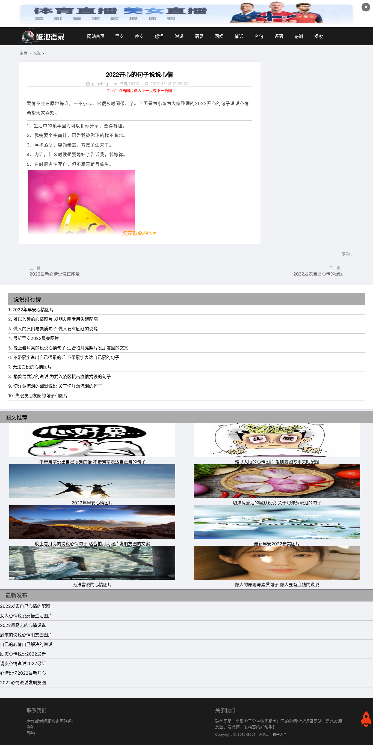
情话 (239, 36)
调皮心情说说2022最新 (23, 663)
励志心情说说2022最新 (23, 654)
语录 (199, 36)
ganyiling (100, 83)
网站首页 (96, 36)
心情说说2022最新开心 (23, 673)
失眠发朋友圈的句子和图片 (41, 395)
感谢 (298, 36)
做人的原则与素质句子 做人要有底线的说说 (55, 328)
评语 (278, 36)
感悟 (159, 36)
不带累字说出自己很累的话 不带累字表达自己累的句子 (66, 357)
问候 (219, 36)
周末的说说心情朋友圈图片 (26, 635)
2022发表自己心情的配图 (318, 274)
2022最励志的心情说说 (23, 625)
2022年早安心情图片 (33, 309)
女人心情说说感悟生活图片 (26, 615)
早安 (119, 36)
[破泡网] (42, 36)
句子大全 (280, 734)
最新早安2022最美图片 (36, 338)
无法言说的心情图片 (32, 367)
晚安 (139, 36)
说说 (179, 36)
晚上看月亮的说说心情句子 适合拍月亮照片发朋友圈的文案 (70, 348)
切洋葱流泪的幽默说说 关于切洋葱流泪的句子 (57, 386)
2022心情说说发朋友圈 (23, 682)
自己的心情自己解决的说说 (26, 644)
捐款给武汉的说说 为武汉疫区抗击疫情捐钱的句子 (62, 376)
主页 (23, 53)
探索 (318, 36)
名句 (258, 36)
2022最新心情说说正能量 (54, 274)
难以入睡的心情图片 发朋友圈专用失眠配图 (55, 319)
